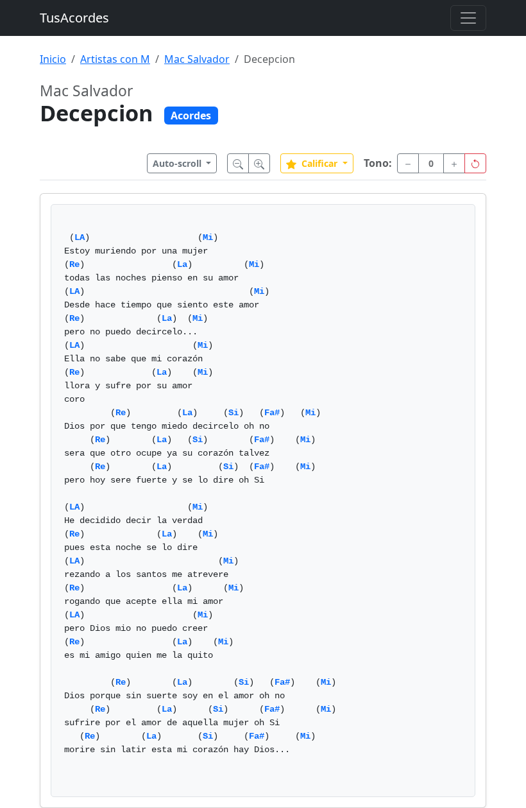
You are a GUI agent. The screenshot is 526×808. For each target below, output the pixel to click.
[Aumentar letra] (259, 163)
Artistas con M (115, 59)
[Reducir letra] (238, 163)
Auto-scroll (178, 163)
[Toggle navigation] (468, 18)
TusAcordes (74, 17)
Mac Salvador (197, 59)
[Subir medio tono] (454, 163)
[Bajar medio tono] (408, 163)
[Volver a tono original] (475, 163)
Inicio (53, 59)
